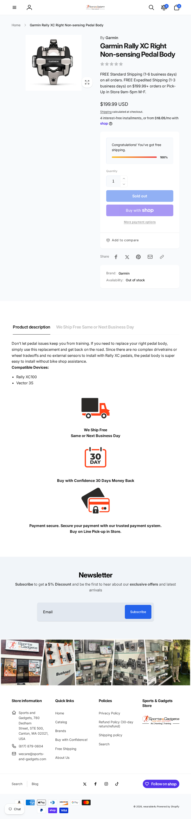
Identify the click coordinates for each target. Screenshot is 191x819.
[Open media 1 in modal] (54, 63)
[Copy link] (162, 257)
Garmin (109, 37)
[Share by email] (150, 257)
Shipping (106, 111)
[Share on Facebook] (116, 257)
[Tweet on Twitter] (127, 257)
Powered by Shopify (168, 806)
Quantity (111, 170)
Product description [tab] (31, 327)
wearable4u (149, 806)
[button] (14, 7)
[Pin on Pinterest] (138, 257)
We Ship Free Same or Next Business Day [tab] (95, 327)
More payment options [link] (140, 222)
